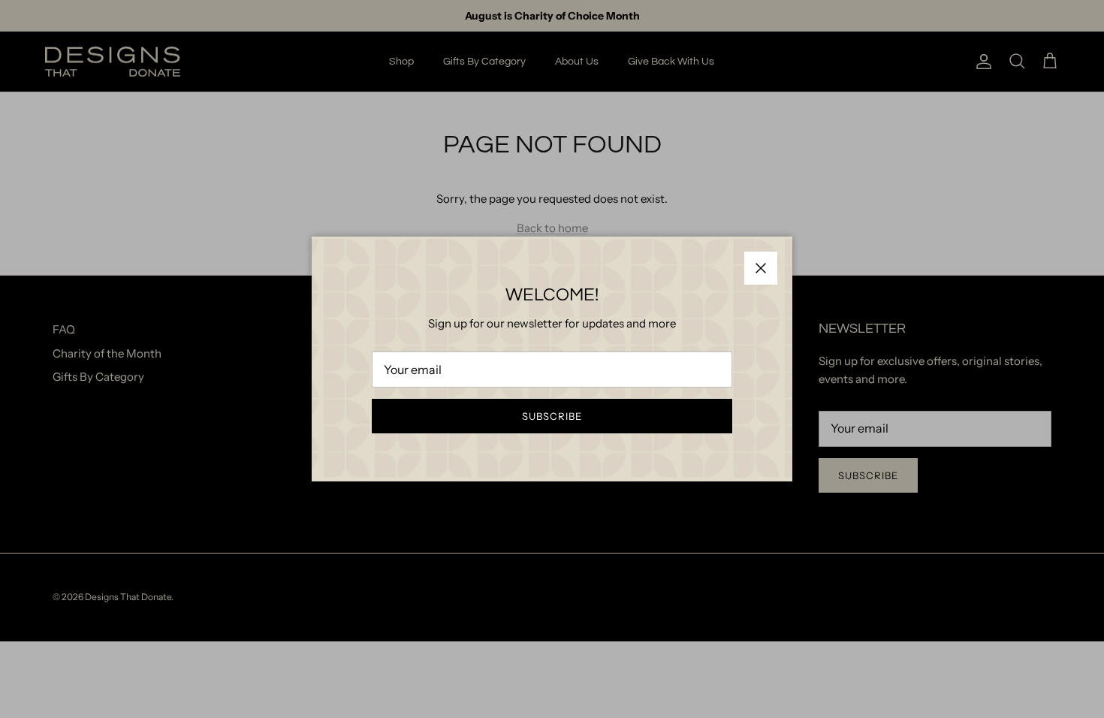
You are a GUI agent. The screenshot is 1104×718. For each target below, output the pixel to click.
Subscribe (552, 416)
